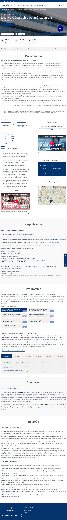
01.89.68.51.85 (16, 253)
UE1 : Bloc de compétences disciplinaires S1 (13, 362)
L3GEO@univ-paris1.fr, (6, 261)
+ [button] (39, 187)
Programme (31, 48)
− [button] (39, 189)
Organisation (17, 48)
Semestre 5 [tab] (49, 356)
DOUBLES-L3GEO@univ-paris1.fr (36, 266)
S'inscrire (26, 1)
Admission (44, 48)
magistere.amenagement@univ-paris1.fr (10, 277)
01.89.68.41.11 (50, 266)
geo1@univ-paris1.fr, (6, 253)
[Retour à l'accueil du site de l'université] (11, 509)
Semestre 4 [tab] (38, 356)
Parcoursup (20, 392)
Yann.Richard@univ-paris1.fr (59, 239)
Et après (57, 48)
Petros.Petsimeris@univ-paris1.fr (53, 242)
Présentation (4, 48)
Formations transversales (42, 5)
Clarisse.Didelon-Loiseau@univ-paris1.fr (37, 237)
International (19, 1)
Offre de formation (5, 9)
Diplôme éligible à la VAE (35, 41)
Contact (25, 512)
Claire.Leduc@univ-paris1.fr (27, 234)
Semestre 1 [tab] (6, 356)
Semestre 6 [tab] (60, 356)
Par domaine (33, 5)
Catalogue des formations (16, 9)
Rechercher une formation (23, 5)
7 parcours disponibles (8, 24)
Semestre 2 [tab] (17, 356)
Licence (25, 9)
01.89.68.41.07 (51, 275)
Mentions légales (27, 510)
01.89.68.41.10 (21, 261)
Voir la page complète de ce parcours (12, 350)
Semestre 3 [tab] (28, 356)
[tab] (14, 310)
